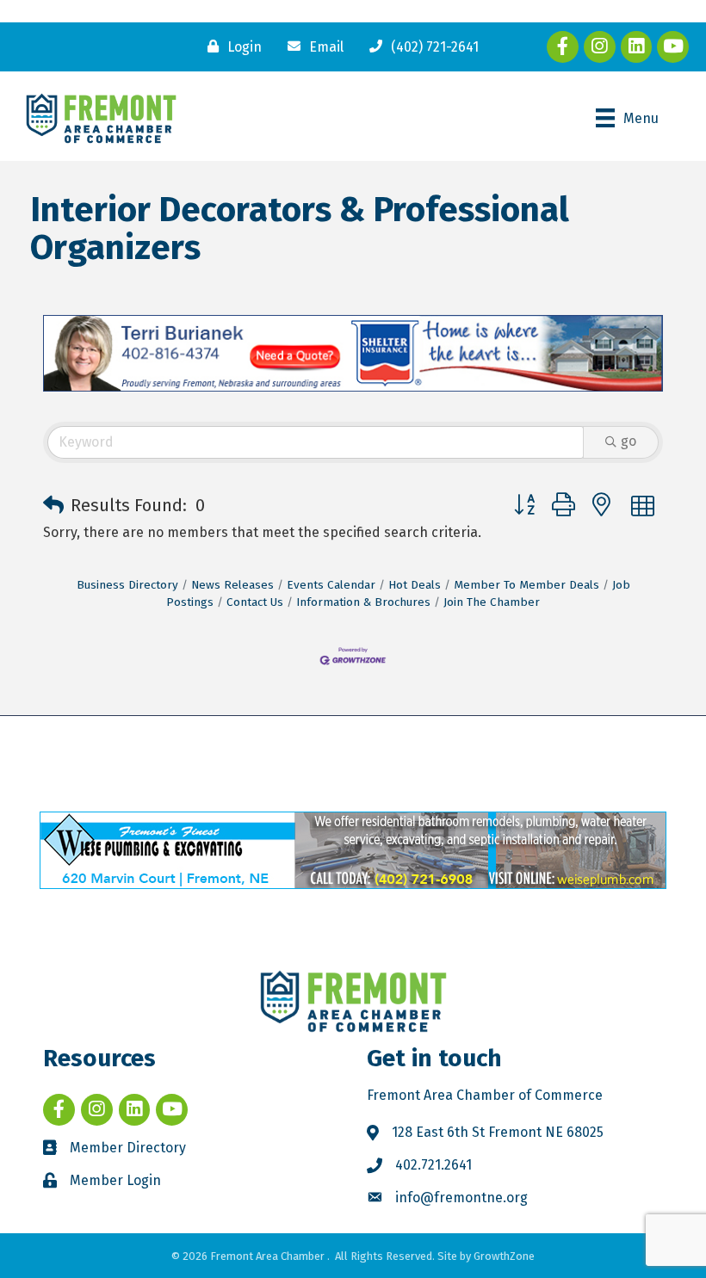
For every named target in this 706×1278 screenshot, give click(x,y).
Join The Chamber (491, 602)
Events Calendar (331, 584)
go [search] (628, 441)
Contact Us (254, 602)
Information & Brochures (363, 602)
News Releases (232, 584)
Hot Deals (414, 584)
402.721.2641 (433, 1165)
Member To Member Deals (526, 584)
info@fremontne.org (461, 1197)
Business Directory (127, 584)
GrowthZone (504, 1256)
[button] (53, 505)
